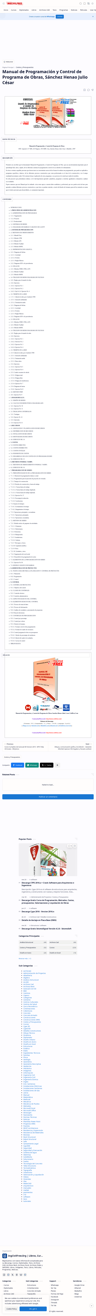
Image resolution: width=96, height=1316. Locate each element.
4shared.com (35, 725)
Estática (26, 1048)
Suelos (26, 1161)
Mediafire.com (45, 725)
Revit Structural (29, 1137)
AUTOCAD (27, 971)
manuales (27, 1188)
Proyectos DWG (29, 1124)
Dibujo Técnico (29, 1033)
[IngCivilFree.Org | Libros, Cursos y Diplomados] (14, 3)
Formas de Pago (57, 1294)
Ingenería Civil (29, 1075)
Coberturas (27, 1011)
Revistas (26, 1135)
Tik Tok (53, 1305)
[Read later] (84, 90)
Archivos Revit (28, 986)
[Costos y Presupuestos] (12, 757)
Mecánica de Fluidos (31, 1104)
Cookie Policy (12, 1309)
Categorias (27, 997)
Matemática (28, 1097)
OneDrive (78, 1297)
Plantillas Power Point (31, 1121)
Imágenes (27, 1071)
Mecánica (27, 1101)
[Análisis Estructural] (33, 942)
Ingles (25, 1082)
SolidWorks (27, 1157)
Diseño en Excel (29, 1044)
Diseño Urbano (29, 1040)
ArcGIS (26, 982)
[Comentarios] (69, 845)
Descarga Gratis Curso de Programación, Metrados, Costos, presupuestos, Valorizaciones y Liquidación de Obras (48, 901)
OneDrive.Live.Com (65, 725)
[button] (3, 3)
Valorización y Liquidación (33, 1175)
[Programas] (64, 10)
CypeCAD (27, 1028)
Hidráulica (27, 1068)
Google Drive (79, 1285)
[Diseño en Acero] (33, 953)
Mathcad (26, 1099)
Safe (25, 1141)
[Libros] (34, 10)
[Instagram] (8, 1275)
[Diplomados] (24, 10)
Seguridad (27, 1148)
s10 (24, 1194)
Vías (25, 1181)
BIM (25, 991)
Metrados (27, 1106)
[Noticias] (74, 10)
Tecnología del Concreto (32, 1163)
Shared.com (54, 725)
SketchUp (27, 1155)
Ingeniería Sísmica (30, 1079)
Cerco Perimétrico (30, 1006)
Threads (54, 1302)
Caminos (26, 993)
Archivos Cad (28, 984)
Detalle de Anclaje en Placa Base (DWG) (39, 920)
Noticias (26, 1119)
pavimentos (28, 1192)
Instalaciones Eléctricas (32, 1086)
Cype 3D (26, 1026)
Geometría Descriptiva (32, 1064)
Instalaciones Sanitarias (32, 1088)
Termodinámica (29, 1168)
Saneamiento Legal (30, 1144)
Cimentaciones (29, 1009)
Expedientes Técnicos (31, 1053)
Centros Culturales (30, 1002)
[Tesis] (54, 10)
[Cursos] (14, 10)
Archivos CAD (9, 1294)
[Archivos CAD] (44, 10)
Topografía (27, 1170)
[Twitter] (12, 1275)
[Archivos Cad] (35, 917)
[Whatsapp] (25, 1275)
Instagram (55, 1300)
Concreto (26, 1013)
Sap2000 (26, 1146)
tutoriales (27, 1201)
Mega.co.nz (26, 725)
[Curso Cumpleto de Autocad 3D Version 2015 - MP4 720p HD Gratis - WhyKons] (25, 746)
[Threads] (16, 1275)
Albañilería (27, 975)
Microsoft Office (29, 1110)
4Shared (77, 1288)
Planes (53, 1291)
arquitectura (28, 1186)
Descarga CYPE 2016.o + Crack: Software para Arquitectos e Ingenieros (48, 884)
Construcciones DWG (31, 1020)
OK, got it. (33, 1309)
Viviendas (27, 1179)
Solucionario (28, 1159)
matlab (26, 1190)
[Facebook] (4, 1275)
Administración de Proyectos (34, 973)
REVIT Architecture (30, 1128)
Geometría (27, 1062)
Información (28, 1073)
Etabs (25, 1051)
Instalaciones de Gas (31, 1090)
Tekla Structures (29, 1166)
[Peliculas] (84, 10)
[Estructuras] (35, 925)
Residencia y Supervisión (33, 1130)
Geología (26, 1059)
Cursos (26, 1024)
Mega (76, 1294)
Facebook (54, 1297)
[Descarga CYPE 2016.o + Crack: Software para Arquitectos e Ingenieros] (48, 859)
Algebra (26, 978)
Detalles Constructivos (32, 1031)
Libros (25, 1093)
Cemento (26, 1000)
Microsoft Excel (29, 1108)
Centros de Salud (30, 1004)
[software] (34, 879)
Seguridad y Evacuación (32, 1150)
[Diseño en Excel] (62, 953)
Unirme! (59, 17)
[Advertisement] (48, 38)
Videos (26, 1177)
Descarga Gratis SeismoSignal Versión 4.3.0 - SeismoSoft (46, 929)
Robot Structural (29, 1139)
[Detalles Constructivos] (48, 917)
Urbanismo (27, 1172)
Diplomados (8, 1288)
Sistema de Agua (30, 1152)
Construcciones (29, 1017)
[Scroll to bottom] (91, 1306)
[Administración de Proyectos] (41, 897)
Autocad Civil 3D (29, 989)
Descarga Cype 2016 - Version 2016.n (38, 911)
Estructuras (27, 1046)
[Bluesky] (21, 1275)
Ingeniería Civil (29, 1077)
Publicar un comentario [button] (48, 797)
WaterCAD (27, 1183)
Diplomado (27, 1037)
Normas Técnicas (30, 1117)
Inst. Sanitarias (29, 1084)
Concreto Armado (30, 1015)
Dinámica (27, 1035)
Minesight (27, 1113)
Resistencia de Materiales (33, 1132)
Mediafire (78, 1291)
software (26, 1197)
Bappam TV (89, 1311)
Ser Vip (53, 1288)
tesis (25, 1199)
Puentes (26, 1126)
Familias (26, 1055)
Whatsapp (51, 16)
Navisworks (27, 1115)
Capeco (26, 995)
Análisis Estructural (31, 980)
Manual (26, 1095)
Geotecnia (27, 1066)
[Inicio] (6, 10)
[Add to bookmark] (74, 845)
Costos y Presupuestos (32, 1022)
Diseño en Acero (29, 1042)
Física (25, 1057)
